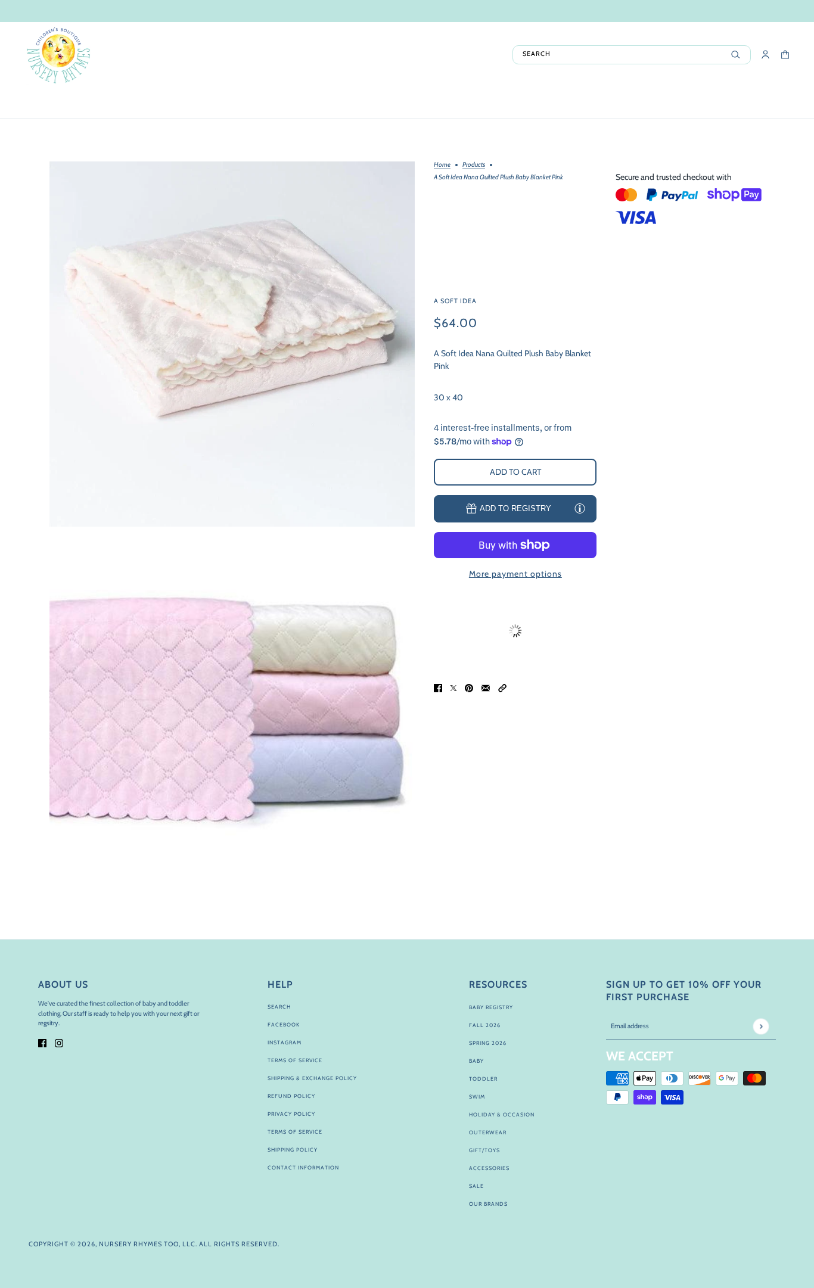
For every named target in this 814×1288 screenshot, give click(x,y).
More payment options (515, 573)
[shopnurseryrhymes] (58, 55)
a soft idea (455, 300)
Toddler (483, 1078)
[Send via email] (486, 688)
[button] (502, 688)
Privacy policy (291, 1113)
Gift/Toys (484, 1150)
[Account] (765, 54)
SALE (476, 1186)
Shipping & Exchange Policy (312, 1078)
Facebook (284, 1024)
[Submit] (761, 1026)
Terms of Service (295, 1060)
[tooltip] (579, 508)
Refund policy (291, 1096)
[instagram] (59, 1042)
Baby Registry (491, 1007)
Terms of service (295, 1131)
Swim (477, 1096)
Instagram (285, 1042)
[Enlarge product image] (232, 344)
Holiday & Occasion (502, 1114)
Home (442, 165)
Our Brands (488, 1203)
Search (279, 1006)
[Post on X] (453, 688)
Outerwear (488, 1132)
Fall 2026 (485, 1025)
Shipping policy (293, 1149)
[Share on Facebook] (438, 688)
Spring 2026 (488, 1043)
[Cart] (785, 54)
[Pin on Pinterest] (469, 688)
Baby (476, 1060)
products (473, 165)
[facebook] (42, 1042)
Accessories (489, 1168)
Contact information (303, 1167)
